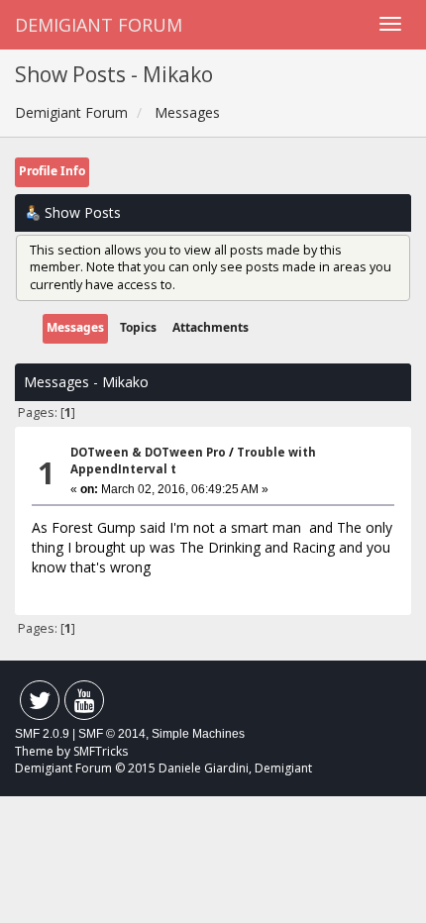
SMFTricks (100, 751)
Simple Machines (198, 734)
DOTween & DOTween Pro (148, 452)
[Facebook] (39, 704)
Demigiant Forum (98, 25)
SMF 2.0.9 (42, 734)
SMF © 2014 (112, 734)
